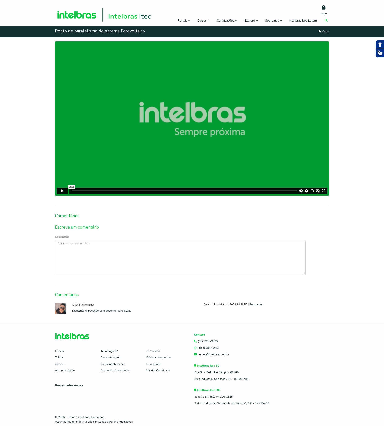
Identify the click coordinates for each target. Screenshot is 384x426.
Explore (249, 21)
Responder (256, 304)
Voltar (325, 31)
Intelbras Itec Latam (303, 21)
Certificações (225, 21)
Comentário (62, 237)
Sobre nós (272, 21)
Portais (182, 21)
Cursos (202, 21)
